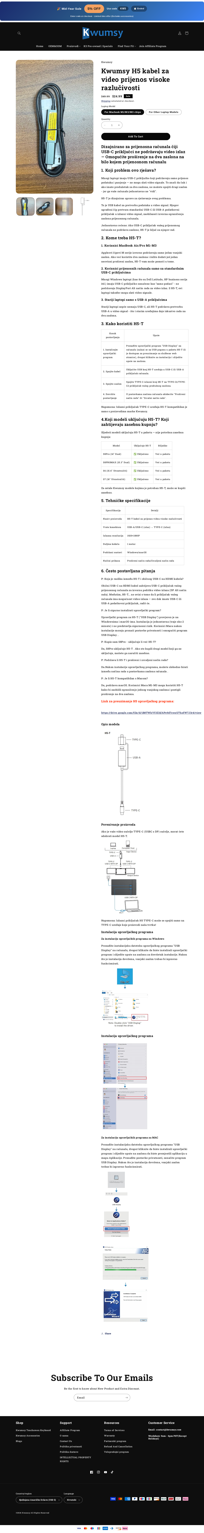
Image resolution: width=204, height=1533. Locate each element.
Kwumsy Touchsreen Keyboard (33, 1430)
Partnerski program (115, 1441)
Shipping (105, 101)
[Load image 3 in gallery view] (45, 206)
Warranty (109, 1435)
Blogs (19, 1441)
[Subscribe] (126, 1397)
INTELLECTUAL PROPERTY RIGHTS (75, 1459)
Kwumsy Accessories (28, 1435)
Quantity (105, 119)
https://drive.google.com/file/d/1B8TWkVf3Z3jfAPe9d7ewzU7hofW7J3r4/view (151, 712)
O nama (64, 1435)
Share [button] (108, 1333)
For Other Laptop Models (163, 112)
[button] (19, 33)
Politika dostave (69, 1451)
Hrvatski (71, 1500)
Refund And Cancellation (118, 1446)
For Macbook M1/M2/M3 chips (123, 112)
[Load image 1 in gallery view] (25, 206)
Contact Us (66, 1441)
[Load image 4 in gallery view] (64, 206)
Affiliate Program (70, 1430)
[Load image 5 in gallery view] (83, 206)
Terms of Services (114, 1430)
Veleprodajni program (116, 1451)
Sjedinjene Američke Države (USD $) (37, 1500)
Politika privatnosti (71, 1446)
